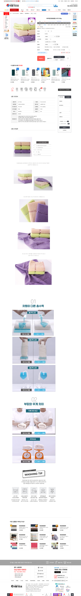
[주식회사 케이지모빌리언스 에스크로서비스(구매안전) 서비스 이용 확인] (68, 590)
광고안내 (38, 580)
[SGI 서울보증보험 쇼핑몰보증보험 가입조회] (59, 590)
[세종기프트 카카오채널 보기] (67, 580)
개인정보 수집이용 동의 (63, 123)
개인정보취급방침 (32, 580)
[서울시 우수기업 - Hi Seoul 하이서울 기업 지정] (57, 586)
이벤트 (49, 9)
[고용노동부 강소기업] (62, 586)
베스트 (22, 10)
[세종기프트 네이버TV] (57, 580)
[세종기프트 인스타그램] (63, 580)
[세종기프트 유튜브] (65, 580)
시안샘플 (43, 580)
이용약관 (26, 580)
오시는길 (21, 580)
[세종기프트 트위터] (61, 580)
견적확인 (64, 130)
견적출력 (56, 59)
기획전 (27, 9)
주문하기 (41, 58)
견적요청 (59, 57)
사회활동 (17, 580)
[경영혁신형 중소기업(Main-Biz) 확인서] (68, 586)
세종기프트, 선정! (29, 1)
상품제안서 (62, 59)
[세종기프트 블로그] (55, 580)
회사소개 (12, 580)
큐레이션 (32, 9)
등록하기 (64, 127)
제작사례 (47, 580)
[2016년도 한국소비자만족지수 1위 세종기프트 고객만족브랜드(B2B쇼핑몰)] (60, 583)
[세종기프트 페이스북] (59, 580)
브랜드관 (38, 9)
